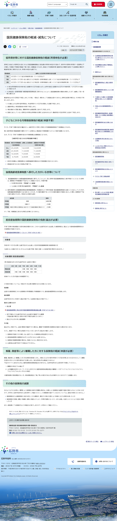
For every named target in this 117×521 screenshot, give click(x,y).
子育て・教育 (49, 15)
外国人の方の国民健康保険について (104, 107)
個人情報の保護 (75, 468)
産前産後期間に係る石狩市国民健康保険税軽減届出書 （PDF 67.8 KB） (30, 310)
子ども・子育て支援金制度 (102, 176)
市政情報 (105, 15)
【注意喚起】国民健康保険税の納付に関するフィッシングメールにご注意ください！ (104, 57)
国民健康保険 (38, 28)
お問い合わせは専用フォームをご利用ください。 (27, 433)
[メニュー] (110, 4)
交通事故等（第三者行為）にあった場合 (104, 139)
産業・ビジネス (86, 15)
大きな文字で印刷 (76, 50)
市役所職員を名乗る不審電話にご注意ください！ (104, 65)
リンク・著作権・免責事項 (92, 468)
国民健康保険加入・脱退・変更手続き (104, 83)
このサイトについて (109, 468)
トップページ (14, 28)
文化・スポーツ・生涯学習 (67, 15)
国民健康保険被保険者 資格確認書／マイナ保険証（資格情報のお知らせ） (104, 115)
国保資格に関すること (101, 203)
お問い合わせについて (106, 461)
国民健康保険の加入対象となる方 (104, 123)
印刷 (63, 50)
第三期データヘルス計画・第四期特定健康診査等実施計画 (104, 193)
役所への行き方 (40, 463)
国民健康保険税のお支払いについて (104, 170)
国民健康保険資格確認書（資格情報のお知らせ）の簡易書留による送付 (104, 131)
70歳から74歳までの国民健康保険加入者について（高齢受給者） (104, 98)
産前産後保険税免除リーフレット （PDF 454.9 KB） (24, 232)
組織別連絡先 (81, 461)
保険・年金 (30, 28)
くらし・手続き (12, 15)
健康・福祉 (30, 15)
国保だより (98, 72)
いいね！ (24, 46)
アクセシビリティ (61, 468)
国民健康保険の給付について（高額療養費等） (104, 90)
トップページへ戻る (108, 441)
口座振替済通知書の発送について (104, 182)
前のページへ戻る (93, 441)
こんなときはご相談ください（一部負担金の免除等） (104, 146)
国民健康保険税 (99, 156)
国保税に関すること (100, 208)
